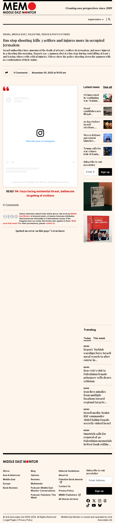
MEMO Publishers (68, 495)
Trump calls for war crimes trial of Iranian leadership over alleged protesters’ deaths (92, 151)
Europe (6, 483)
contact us (50, 223)
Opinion (35, 475)
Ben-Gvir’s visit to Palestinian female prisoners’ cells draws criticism (97, 376)
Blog (33, 471)
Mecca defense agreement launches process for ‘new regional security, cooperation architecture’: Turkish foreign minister (92, 138)
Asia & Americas (11, 475)
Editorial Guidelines (69, 471)
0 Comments (21, 72)
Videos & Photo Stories (55, 34)
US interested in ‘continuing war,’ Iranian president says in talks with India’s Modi (92, 97)
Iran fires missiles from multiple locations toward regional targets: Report (95, 397)
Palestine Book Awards (71, 479)
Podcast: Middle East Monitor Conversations (43, 489)
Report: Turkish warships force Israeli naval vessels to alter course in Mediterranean (97, 355)
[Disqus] (40, 274)
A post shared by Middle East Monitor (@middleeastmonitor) (40, 182)
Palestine (34, 34)
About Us (63, 475)
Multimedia (37, 483)
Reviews (35, 479)
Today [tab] (87, 338)
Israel (7, 34)
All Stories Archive (68, 499)
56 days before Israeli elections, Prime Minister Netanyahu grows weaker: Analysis (92, 124)
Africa (6, 471)
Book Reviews (10, 487)
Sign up (105, 172)
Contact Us (65, 486)
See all (107, 87)
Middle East (19, 34)
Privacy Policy (66, 490)
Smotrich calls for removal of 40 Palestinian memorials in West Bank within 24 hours (98, 439)
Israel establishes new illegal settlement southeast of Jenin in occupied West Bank (92, 111)
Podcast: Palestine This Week (43, 496)
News (86, 346)
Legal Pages (10, 520)
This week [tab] (99, 338)
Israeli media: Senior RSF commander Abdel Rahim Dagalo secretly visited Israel (97, 418)
